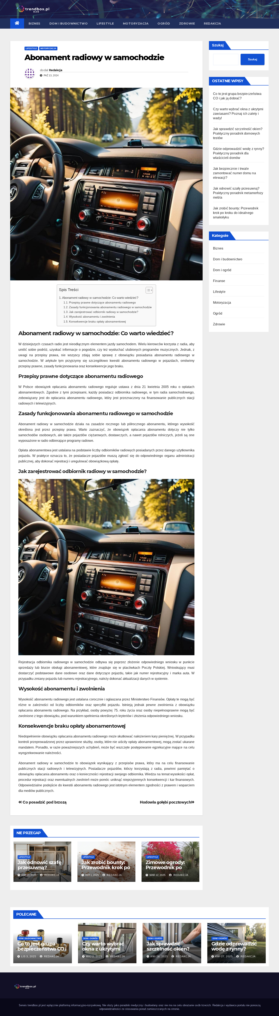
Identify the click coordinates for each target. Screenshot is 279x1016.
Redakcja (212, 23)
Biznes (34, 23)
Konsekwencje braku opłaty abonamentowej (97, 321)
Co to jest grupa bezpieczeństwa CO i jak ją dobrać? (41, 949)
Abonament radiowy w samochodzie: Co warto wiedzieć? (100, 297)
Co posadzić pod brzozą (44, 802)
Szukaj (218, 45)
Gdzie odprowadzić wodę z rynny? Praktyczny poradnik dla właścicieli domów (238, 153)
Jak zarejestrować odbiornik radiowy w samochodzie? (103, 312)
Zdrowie (187, 23)
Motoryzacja (136, 23)
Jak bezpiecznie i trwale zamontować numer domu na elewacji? (234, 173)
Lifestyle (105, 23)
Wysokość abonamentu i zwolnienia (92, 316)
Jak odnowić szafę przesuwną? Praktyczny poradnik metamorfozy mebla (42, 870)
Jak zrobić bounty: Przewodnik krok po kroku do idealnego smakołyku (105, 870)
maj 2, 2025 (94, 956)
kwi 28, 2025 (159, 956)
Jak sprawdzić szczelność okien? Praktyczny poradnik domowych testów (237, 133)
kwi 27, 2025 (224, 956)
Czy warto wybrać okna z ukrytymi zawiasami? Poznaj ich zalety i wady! (238, 113)
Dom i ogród (222, 270)
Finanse (219, 281)
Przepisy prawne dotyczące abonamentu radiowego (102, 302)
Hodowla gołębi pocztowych (165, 802)
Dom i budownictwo (68, 23)
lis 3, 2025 (28, 956)
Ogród (163, 23)
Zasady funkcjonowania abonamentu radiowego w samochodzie (110, 307)
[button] (147, 291)
